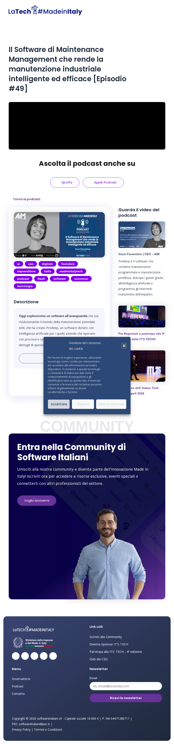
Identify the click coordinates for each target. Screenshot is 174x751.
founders (67, 264)
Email (94, 678)
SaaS (41, 278)
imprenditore (26, 271)
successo (81, 278)
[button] (124, 346)
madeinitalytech (71, 271)
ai (18, 264)
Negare (83, 404)
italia (47, 271)
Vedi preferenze (111, 404)
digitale (47, 264)
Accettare (59, 404)
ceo (31, 264)
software (59, 278)
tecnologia (25, 286)
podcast (23, 278)
